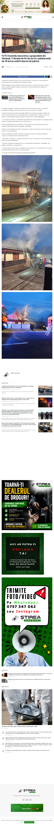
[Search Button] (53, 17)
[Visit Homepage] (26, 17)
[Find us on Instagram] (30, 800)
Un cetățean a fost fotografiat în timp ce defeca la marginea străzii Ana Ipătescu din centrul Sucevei (27, 750)
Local (27, 66)
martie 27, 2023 (12, 681)
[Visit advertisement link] (27, 6)
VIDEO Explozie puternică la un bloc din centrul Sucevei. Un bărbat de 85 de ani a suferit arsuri (29, 679)
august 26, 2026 (12, 102)
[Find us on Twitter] (27, 800)
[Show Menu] (2, 17)
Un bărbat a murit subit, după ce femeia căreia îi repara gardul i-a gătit (19, 726)
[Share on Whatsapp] (46, 77)
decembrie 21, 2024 (19, 66)
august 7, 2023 (12, 676)
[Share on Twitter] (48, 77)
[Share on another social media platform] (51, 77)
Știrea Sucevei (9, 66)
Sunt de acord (29, 822)
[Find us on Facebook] (23, 800)
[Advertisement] (27, 23)
